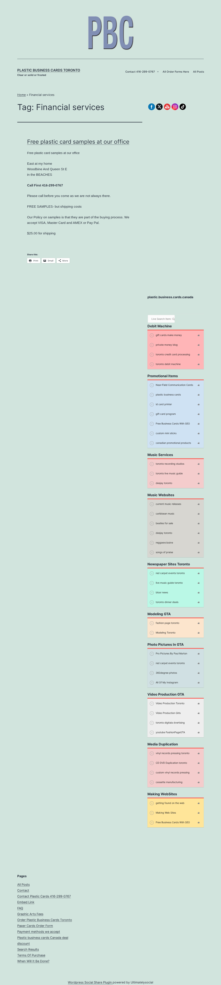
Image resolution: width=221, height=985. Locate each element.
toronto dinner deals (166, 601)
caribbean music (164, 513)
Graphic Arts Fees (30, 914)
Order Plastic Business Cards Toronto (44, 920)
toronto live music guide (169, 473)
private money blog (166, 344)
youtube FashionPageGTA (170, 732)
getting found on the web (169, 802)
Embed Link (25, 902)
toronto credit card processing (172, 354)
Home (21, 95)
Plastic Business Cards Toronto (48, 70)
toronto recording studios (169, 463)
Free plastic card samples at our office (78, 141)
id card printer (163, 404)
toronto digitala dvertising (170, 722)
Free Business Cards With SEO (172, 423)
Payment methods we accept (38, 931)
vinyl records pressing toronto (172, 752)
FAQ (20, 908)
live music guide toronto (169, 582)
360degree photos (166, 672)
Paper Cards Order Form (35, 926)
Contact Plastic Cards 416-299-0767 (44, 896)
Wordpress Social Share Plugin (90, 982)
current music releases (168, 503)
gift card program (165, 413)
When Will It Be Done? (33, 961)
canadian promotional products (173, 442)
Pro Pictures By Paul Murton (171, 653)
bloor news (161, 592)
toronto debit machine (168, 363)
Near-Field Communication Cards (174, 384)
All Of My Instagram (166, 682)
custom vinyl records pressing (172, 772)
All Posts (198, 71)
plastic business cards (168, 394)
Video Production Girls (168, 712)
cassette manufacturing (168, 781)
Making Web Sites (165, 812)
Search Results (28, 949)
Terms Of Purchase (31, 955)
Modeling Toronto (165, 632)
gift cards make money (168, 334)
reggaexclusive (164, 542)
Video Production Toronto (169, 703)
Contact (23, 890)
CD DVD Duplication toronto (171, 762)
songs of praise (164, 552)
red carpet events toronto (170, 572)
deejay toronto (163, 482)
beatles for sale (164, 523)
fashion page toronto (167, 622)
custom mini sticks (165, 433)
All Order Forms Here (176, 71)
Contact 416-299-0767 (140, 71)
